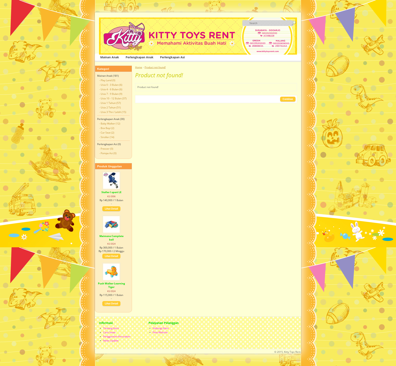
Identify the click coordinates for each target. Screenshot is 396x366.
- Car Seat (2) (106, 132)
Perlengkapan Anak (139, 57)
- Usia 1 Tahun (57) (110, 103)
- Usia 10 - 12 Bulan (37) (113, 98)
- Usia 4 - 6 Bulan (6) (110, 89)
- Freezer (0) (106, 148)
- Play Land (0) (107, 80)
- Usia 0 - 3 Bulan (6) (110, 85)
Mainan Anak (109, 57)
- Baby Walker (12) (109, 123)
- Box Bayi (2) (106, 128)
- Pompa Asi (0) (108, 153)
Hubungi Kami (161, 328)
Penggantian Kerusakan (116, 336)
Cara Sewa (109, 332)
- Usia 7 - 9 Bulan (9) (110, 94)
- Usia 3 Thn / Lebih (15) (112, 112)
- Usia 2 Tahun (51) (110, 107)
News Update (111, 340)
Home (138, 67)
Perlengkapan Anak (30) (111, 119)
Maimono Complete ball (111, 237)
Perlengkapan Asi (172, 57)
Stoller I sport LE (111, 192)
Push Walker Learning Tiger (111, 285)
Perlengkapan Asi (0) (109, 144)
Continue (288, 99)
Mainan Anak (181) (108, 75)
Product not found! (155, 67)
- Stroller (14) (106, 137)
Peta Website (160, 332)
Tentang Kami (111, 328)
